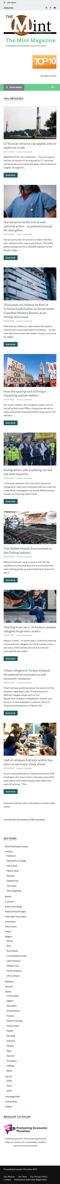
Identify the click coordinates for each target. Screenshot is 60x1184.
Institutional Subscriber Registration (30, 1179)
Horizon (11, 875)
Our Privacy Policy (38, 1176)
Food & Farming (14, 1020)
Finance (10, 1015)
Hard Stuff (12, 865)
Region (8, 936)
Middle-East (13, 965)
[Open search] (53, 87)
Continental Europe (16, 955)
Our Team (22, 1176)
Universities (11, 1101)
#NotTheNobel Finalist (16, 846)
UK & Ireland (13, 975)
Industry (11, 1040)
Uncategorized (12, 1096)
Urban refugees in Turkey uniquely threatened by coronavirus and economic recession (27, 674)
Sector (8, 991)
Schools (9, 986)
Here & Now (13, 870)
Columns (9, 901)
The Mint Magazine (30, 40)
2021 (9, 1085)
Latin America (13, 960)
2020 (9, 1080)
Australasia (12, 950)
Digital (10, 1000)
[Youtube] (54, 7)
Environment (13, 1010)
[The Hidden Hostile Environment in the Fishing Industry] (30, 528)
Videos (8, 1106)
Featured (11, 855)
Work (9, 1070)
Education (12, 1005)
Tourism (11, 1055)
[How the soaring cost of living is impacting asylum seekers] (30, 371)
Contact (7, 1179)
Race (9, 1050)
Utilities (11, 1065)
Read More (9, 174)
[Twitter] (46, 7)
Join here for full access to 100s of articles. (24, 819)
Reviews (9, 981)
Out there (11, 885)
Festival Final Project (15, 911)
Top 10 (8, 1076)
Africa (10, 940)
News (8, 931)
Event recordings (13, 906)
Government (13, 1025)
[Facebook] (50, 7)
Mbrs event (11, 926)
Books (8, 896)
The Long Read (14, 890)
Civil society (13, 995)
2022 (9, 1090)
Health (10, 1030)
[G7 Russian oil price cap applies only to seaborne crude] (30, 123)
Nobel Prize (12, 880)
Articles (9, 851)
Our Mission (9, 1176)
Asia (9, 945)
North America (14, 970)
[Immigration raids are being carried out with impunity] (30, 449)
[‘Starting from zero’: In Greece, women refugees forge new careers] (30, 607)
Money (10, 1045)
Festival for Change (16, 860)
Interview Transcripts (15, 916)
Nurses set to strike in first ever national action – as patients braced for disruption (28, 226)
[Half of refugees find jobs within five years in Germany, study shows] (30, 740)
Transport (11, 1060)
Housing (11, 1035)
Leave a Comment (24, 152)
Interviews (10, 921)
